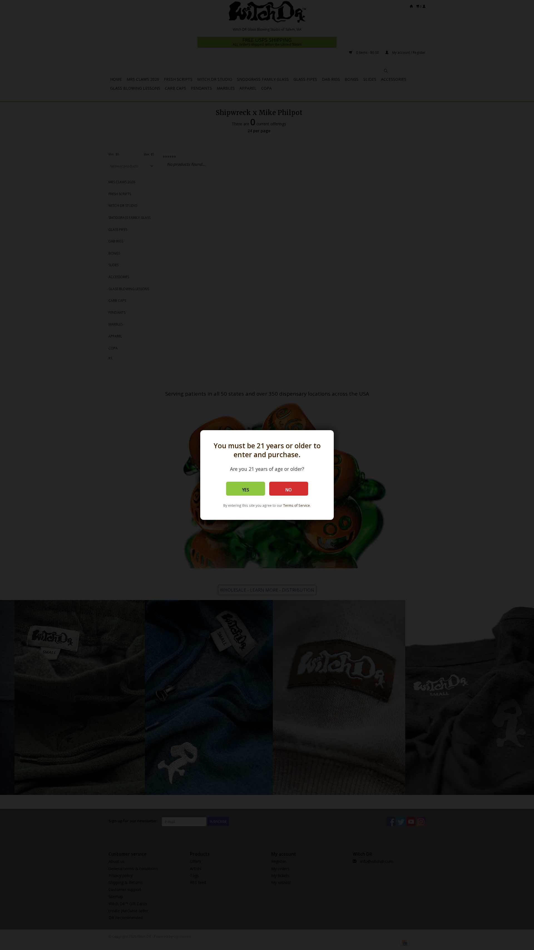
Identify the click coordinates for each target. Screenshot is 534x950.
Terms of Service (296, 505)
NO (288, 490)
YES (245, 490)
